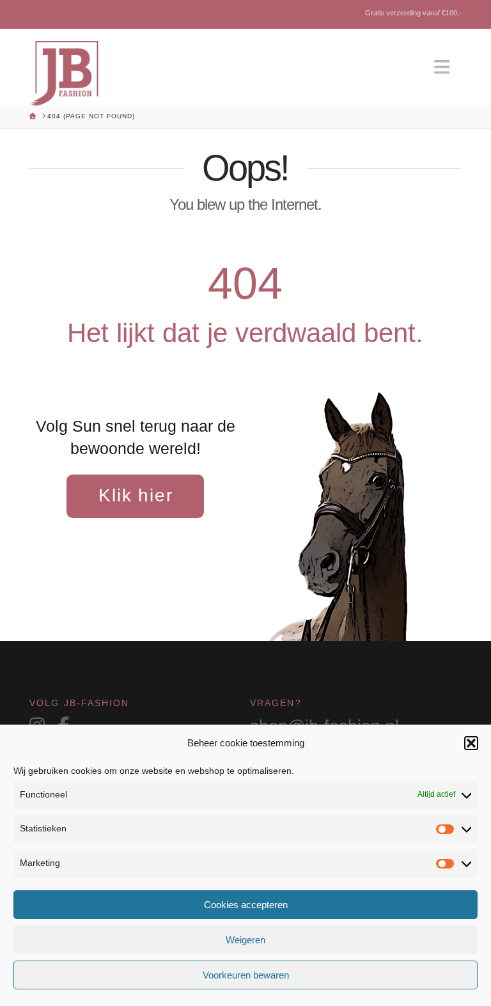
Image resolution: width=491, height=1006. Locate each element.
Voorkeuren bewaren (246, 975)
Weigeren (245, 939)
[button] (471, 743)
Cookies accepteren (246, 904)
